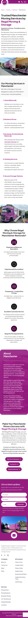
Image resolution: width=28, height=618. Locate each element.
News (2, 568)
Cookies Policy (19, 565)
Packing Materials (6, 602)
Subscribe (21, 504)
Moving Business (5, 593)
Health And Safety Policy (20, 578)
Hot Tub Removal (6, 599)
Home (2, 10)
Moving (8, 10)
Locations (4, 605)
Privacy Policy (15, 510)
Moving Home (5, 590)
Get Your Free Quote (13, 459)
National (14, 10)
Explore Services (13, 469)
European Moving (6, 596)
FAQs (2, 571)
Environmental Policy (21, 574)
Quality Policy (19, 571)
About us (3, 562)
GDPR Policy (18, 582)
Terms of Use (18, 562)
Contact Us (13, 464)
